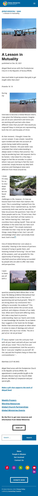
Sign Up (19, 428)
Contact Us (19, 460)
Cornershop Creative (14, 491)
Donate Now (19, 480)
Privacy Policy (20, 489)
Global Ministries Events (13, 410)
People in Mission (19, 454)
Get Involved (19, 457)
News (19, 451)
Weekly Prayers (9, 400)
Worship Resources (11, 403)
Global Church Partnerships (15, 407)
